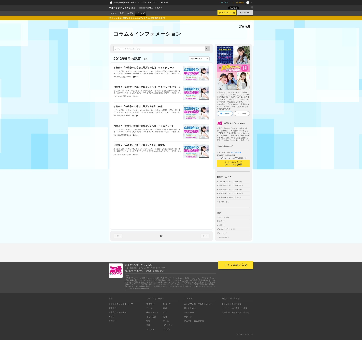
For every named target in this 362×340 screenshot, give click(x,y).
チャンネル (135, 2)
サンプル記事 (236, 152)
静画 (121, 2)
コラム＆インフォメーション (147, 34)
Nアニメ (156, 2)
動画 (116, 2)
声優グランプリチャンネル (122, 8)
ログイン (224, 2)
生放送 (126, 2)
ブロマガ (141, 13)
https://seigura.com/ (225, 146)
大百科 (143, 2)
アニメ (157, 8)
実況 (149, 2)
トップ (113, 13)
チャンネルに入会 (227, 12)
